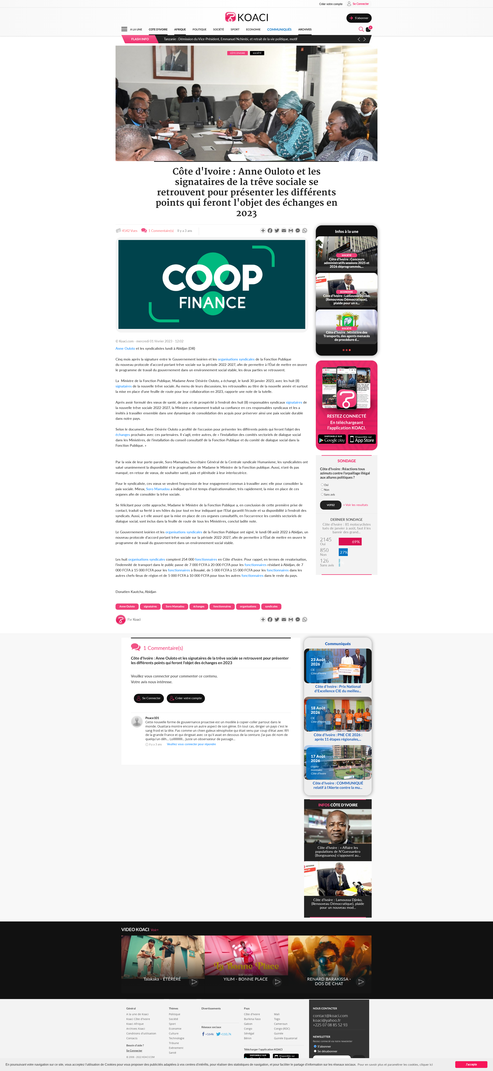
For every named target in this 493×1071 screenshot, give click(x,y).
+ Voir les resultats (355, 505)
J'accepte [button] (471, 1064)
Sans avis (329, 494)
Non (326, 489)
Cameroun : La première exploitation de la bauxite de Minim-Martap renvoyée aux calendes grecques (235, 39)
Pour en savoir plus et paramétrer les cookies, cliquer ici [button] (395, 1064)
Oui (326, 485)
